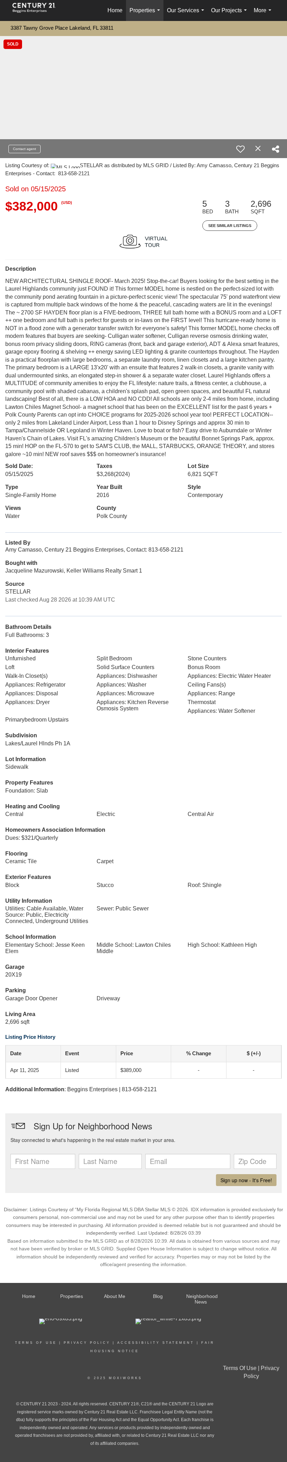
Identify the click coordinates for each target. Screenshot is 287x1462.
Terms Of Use (36, 1342)
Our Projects (230, 14)
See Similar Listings (229, 225)
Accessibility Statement (155, 1342)
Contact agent (24, 149)
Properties (146, 14)
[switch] (240, 149)
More (264, 14)
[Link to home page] (37, 10)
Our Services (187, 14)
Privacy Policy (87, 1342)
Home (114, 10)
